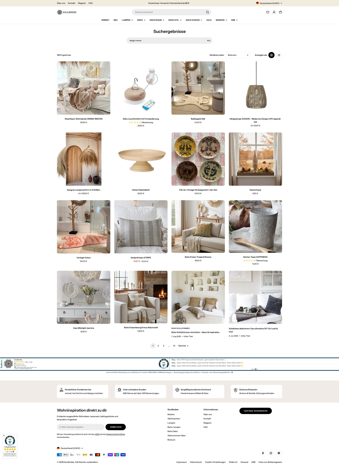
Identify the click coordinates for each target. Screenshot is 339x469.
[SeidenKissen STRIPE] (141, 226)
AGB (97, 434)
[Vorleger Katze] (83, 226)
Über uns (61, 3)
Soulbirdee (69, 462)
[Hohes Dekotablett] (141, 159)
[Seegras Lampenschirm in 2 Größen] (83, 159)
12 (174, 345)
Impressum (181, 462)
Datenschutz (196, 462)
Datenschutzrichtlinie (115, 434)
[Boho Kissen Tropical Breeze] (198, 226)
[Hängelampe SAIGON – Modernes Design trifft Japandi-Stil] (255, 88)
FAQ (91, 3)
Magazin (82, 3)
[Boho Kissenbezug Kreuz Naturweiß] (141, 297)
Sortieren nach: (217, 55)
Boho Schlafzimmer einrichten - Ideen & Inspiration (195, 332)
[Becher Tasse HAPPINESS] (255, 226)
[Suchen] (207, 12)
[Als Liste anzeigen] (279, 55)
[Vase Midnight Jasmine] (83, 297)
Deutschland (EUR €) (269, 3)
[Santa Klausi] (255, 159)
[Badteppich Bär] (198, 88)
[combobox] (171, 12)
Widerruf (233, 462)
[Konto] (274, 12)
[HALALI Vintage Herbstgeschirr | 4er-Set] (198, 159)
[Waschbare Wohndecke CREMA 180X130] (83, 88)
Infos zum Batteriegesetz (270, 462)
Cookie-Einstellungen (215, 462)
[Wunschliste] (267, 12)
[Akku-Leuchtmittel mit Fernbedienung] (141, 88)
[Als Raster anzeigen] (271, 55)
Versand (244, 462)
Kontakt (71, 3)
